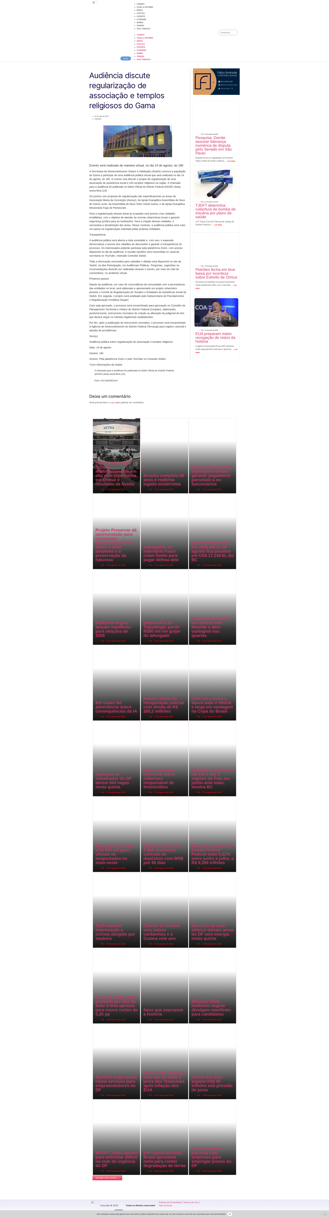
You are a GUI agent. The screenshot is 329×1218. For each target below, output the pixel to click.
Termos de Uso (190, 1202)
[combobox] (228, 32)
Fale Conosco (165, 1205)
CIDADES (140, 4)
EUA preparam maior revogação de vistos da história (215, 303)
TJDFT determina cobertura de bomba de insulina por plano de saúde (216, 177)
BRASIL (140, 10)
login (112, 402)
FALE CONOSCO (143, 29)
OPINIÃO (140, 26)
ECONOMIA (141, 19)
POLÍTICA (141, 13)
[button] (174, 31)
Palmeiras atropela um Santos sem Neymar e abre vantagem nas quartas (191, 569)
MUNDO (140, 22)
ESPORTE (141, 16)
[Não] (325, 1214)
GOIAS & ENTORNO (145, 7)
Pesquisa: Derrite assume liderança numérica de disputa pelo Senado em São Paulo (213, 111)
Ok (230, 1214)
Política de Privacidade (170, 1202)
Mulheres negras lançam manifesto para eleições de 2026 (95, 569)
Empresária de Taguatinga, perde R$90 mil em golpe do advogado (143, 569)
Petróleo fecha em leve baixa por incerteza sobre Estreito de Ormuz (215, 241)
